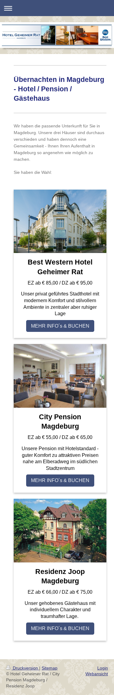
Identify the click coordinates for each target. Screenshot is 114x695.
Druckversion (25, 668)
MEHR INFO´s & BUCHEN (60, 326)
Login (102, 668)
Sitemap (49, 668)
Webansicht (96, 673)
